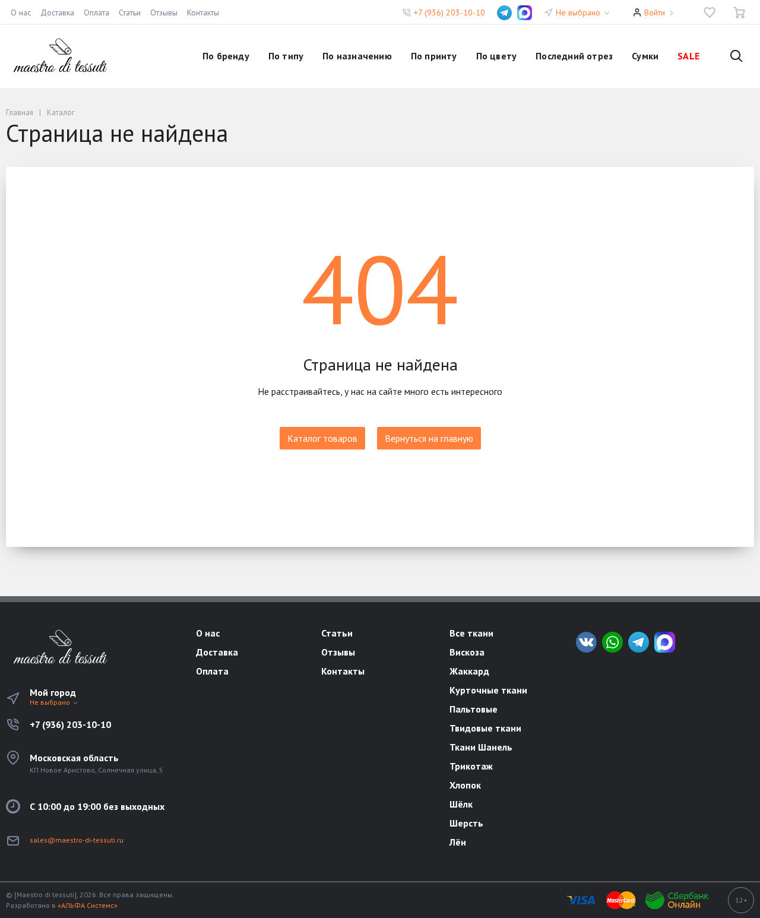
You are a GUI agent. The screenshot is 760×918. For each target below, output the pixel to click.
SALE (688, 56)
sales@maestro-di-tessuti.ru (77, 839)
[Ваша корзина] (739, 12)
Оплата (96, 12)
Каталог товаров (322, 438)
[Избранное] (709, 12)
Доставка (57, 12)
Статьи (130, 12)
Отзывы (164, 12)
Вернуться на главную (429, 438)
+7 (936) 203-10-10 (449, 12)
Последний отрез (574, 56)
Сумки (645, 56)
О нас (21, 12)
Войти (654, 12)
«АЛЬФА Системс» (88, 905)
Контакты (203, 12)
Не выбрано (579, 12)
